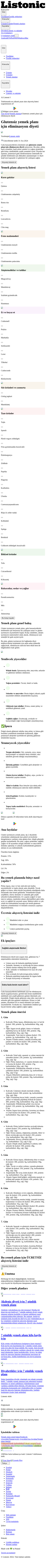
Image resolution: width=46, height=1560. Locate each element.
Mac (26, 38)
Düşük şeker (9, 1446)
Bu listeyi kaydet (8, 618)
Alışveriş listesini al (9, 162)
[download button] (7, 109)
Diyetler (4, 31)
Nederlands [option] (10, 1476)
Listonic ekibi (14, 136)
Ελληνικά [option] (9, 1498)
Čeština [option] (9, 1485)
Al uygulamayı (7, 33)
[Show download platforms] (17, 35)
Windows (21, 38)
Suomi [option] (8, 1491)
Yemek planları (19, 24)
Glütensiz (4, 1443)
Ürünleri (10, 24)
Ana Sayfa (5, 114)
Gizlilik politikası (12, 1542)
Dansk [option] (8, 1500)
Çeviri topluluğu (12, 1521)
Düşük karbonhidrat (16, 1443)
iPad (12, 38)
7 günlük (36, 1446)
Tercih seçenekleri (8, 1553)
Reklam (9, 1532)
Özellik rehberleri (15, 17)
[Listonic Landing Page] (23, 7)
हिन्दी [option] (7, 1489)
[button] (4, 42)
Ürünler (4, 24)
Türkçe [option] (8, 1507)
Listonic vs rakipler (14, 31)
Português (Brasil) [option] (13, 1496)
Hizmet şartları (11, 1544)
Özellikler (5, 17)
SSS (7, 1519)
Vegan (25, 1446)
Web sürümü (11, 1515)
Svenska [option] (9, 1481)
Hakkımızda (10, 1530)
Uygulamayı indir (8, 36)
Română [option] (9, 1494)
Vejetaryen (18, 1446)
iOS (9, 38)
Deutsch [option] (9, 1472)
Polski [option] (8, 1470)
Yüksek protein (30, 1443)
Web (16, 38)
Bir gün (9, 1448)
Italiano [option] (9, 1487)
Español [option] (9, 1474)
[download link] (6, 1460)
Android (4, 38)
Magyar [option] (9, 1502)
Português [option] (10, 1478)
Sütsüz (30, 1446)
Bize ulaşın (10, 1534)
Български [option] (10, 1505)
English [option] (9, 1467)
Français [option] (9, 1483)
